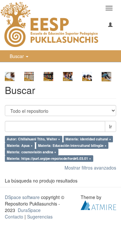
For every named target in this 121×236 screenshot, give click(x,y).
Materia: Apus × (20, 145)
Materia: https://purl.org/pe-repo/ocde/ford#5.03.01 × (49, 158)
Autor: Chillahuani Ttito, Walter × (33, 138)
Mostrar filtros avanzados (90, 167)
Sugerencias (40, 216)
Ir (110, 126)
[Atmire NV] (98, 204)
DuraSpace (29, 210)
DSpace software (22, 197)
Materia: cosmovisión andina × (31, 151)
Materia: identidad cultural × (88, 138)
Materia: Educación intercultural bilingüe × (72, 145)
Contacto (14, 216)
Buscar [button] (17, 56)
